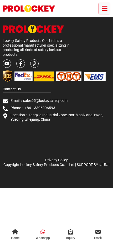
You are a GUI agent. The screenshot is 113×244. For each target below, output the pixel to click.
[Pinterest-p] (34, 63)
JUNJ (105, 165)
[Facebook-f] (20, 63)
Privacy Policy (56, 160)
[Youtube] (7, 63)
